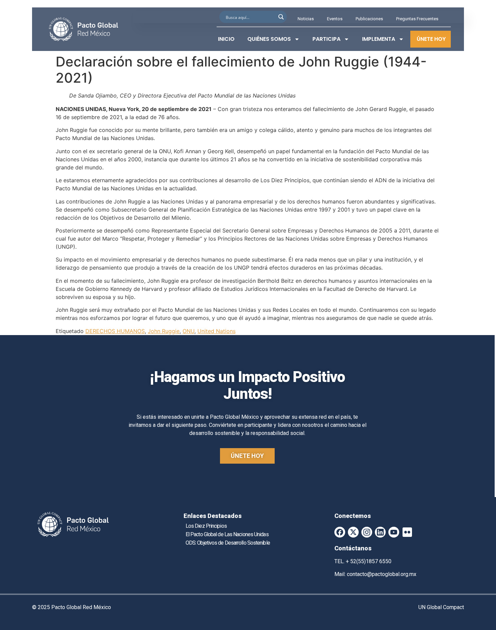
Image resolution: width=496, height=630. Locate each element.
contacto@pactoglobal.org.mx (381, 574)
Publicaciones (369, 18)
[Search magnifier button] (280, 16)
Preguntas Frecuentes (417, 18)
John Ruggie (164, 331)
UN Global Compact (441, 607)
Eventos (334, 18)
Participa (326, 39)
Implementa (378, 39)
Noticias (306, 18)
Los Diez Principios (206, 526)
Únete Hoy (431, 39)
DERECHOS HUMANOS (115, 331)
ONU (188, 331)
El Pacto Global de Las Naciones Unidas (227, 534)
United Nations (216, 331)
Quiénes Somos (269, 39)
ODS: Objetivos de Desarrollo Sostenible (228, 543)
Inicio (226, 39)
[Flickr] (407, 532)
